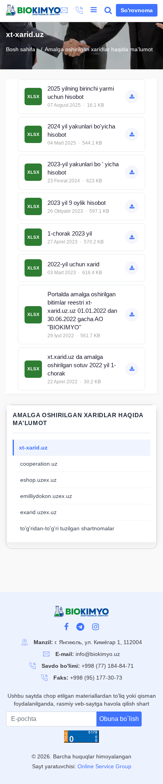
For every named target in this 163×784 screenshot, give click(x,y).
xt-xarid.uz (33, 447)
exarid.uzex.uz (38, 512)
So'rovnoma (137, 10)
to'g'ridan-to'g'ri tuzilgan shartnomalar (67, 528)
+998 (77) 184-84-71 (108, 666)
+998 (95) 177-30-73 (96, 677)
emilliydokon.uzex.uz (46, 496)
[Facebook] (66, 627)
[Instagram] (95, 627)
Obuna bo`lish (119, 718)
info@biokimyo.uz (98, 654)
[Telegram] (80, 627)
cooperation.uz (38, 464)
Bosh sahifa (20, 49)
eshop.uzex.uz (38, 480)
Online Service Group (104, 766)
